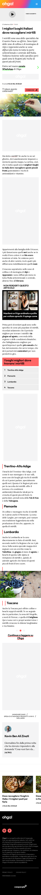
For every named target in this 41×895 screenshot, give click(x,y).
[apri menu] (37, 4)
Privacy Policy (7, 872)
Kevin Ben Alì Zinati (17, 736)
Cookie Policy (21, 872)
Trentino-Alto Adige (15, 370)
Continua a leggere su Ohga (20, 636)
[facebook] (10, 831)
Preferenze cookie (9, 876)
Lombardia (11, 382)
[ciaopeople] (20, 886)
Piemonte (11, 376)
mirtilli (14, 156)
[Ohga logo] (7, 4)
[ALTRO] (8, 752)
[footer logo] (7, 818)
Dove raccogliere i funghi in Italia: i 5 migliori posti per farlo (15, 799)
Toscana (10, 387)
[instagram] (4, 831)
